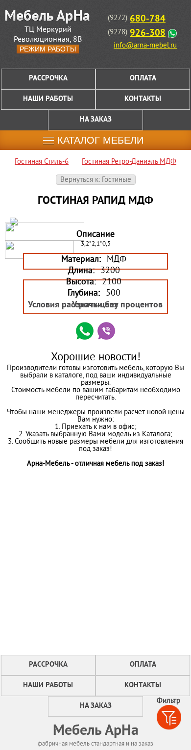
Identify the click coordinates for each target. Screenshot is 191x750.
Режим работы (48, 49)
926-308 (148, 33)
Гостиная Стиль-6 (42, 162)
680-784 (148, 19)
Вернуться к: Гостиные (95, 180)
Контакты (142, 99)
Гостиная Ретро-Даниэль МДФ (129, 162)
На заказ (96, 120)
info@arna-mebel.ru (145, 45)
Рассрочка (48, 78)
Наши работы (48, 99)
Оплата (143, 78)
